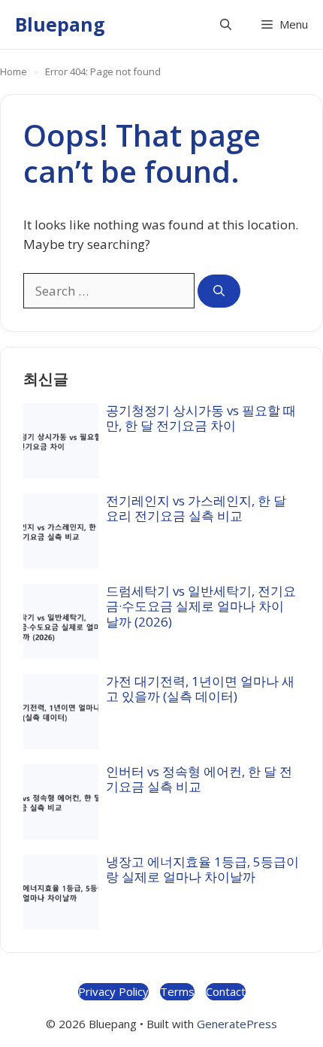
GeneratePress (237, 1023)
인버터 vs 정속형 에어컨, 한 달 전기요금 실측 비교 (199, 779)
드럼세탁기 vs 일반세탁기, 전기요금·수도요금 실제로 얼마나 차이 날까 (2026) (201, 606)
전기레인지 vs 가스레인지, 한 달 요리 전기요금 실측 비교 (196, 508)
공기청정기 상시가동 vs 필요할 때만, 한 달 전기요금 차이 (201, 418)
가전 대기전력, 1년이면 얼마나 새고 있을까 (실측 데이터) (200, 688)
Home (13, 71)
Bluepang (60, 24)
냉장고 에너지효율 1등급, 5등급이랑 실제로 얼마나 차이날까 (202, 869)
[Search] (219, 291)
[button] (225, 24)
